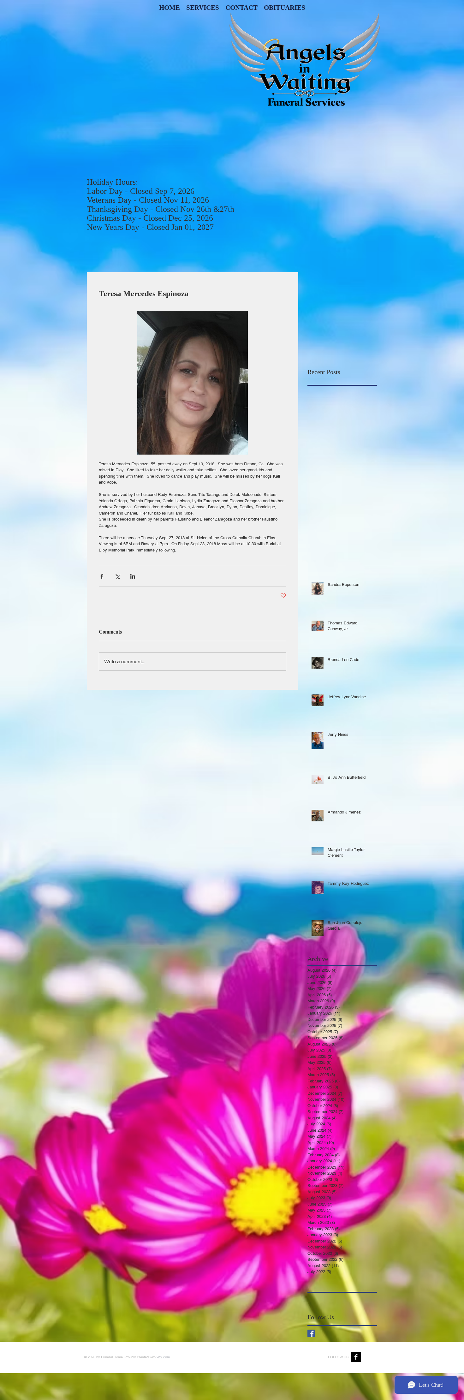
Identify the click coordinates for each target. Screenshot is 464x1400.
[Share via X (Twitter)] (117, 576)
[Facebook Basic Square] (311, 1333)
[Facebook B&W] (356, 1357)
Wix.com (163, 1357)
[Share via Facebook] (102, 576)
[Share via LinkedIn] (133, 576)
